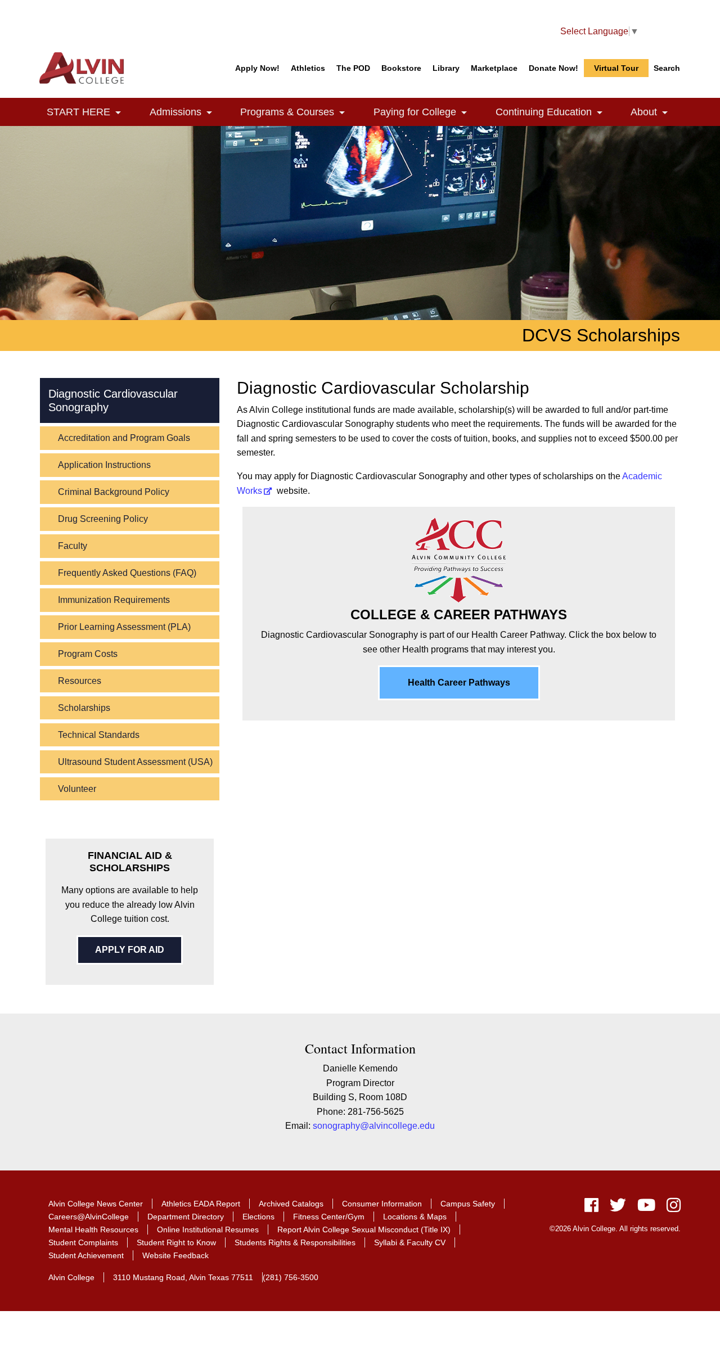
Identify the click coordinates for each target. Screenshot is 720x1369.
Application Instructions (104, 465)
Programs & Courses (299, 112)
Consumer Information (382, 1203)
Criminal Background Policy (113, 492)
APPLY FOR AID (129, 949)
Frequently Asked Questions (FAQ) (127, 573)
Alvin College (71, 1277)
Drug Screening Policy (103, 519)
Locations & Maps (415, 1216)
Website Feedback (175, 1255)
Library (446, 68)
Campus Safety (467, 1203)
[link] (118, 113)
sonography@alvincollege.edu (374, 1126)
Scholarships (84, 708)
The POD (353, 68)
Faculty (72, 546)
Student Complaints (83, 1242)
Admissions (187, 112)
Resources (79, 681)
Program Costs (88, 654)
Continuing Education (555, 112)
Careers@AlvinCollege (88, 1216)
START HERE (90, 112)
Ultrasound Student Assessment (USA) (135, 762)
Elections (258, 1216)
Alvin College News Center (95, 1203)
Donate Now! (553, 68)
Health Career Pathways (459, 682)
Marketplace (494, 68)
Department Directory (185, 1216)
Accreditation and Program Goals (124, 438)
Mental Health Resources (93, 1229)
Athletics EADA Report (200, 1203)
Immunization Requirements (114, 600)
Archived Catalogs (291, 1203)
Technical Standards (99, 735)
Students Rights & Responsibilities (295, 1242)
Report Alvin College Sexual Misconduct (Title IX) (364, 1229)
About (656, 112)
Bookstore (401, 68)
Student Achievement (86, 1255)
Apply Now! (257, 68)
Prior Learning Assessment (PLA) (124, 627)
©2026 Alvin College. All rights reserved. (615, 1228)
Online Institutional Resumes (208, 1229)
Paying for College (427, 112)
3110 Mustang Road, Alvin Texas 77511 (183, 1277)
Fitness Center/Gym (328, 1216)
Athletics (308, 68)
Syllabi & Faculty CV (410, 1242)
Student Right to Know (176, 1242)
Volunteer (77, 789)
